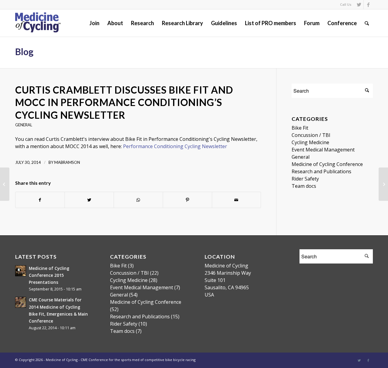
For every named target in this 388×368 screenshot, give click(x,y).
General (23, 124)
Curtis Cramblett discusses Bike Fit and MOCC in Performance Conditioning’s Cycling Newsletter (124, 102)
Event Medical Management (323, 149)
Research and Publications (321, 171)
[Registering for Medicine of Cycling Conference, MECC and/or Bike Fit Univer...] (4, 184)
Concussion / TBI (311, 135)
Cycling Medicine (310, 142)
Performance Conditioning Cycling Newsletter (175, 146)
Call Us (345, 4)
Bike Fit (300, 127)
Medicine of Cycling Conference (327, 164)
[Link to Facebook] (368, 4)
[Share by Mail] (236, 200)
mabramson (67, 162)
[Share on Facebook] (40, 200)
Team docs (304, 186)
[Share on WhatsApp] (138, 200)
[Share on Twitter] (89, 200)
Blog (24, 51)
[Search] (367, 23)
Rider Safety (305, 178)
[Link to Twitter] (359, 4)
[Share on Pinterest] (187, 200)
